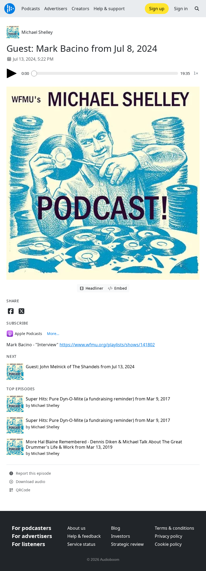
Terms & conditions (174, 528)
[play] (11, 73)
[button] (197, 8)
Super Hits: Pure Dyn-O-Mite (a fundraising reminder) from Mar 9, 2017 (98, 399)
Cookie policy (168, 544)
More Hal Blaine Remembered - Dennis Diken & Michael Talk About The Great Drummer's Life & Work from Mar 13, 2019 (104, 444)
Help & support (109, 9)
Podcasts (30, 9)
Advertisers (55, 9)
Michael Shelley (37, 32)
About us (76, 528)
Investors (120, 536)
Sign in (181, 9)
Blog (115, 528)
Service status (81, 544)
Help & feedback (84, 536)
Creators (80, 9)
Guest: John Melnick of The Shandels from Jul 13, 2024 (80, 367)
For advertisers (32, 536)
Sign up (156, 9)
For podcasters (31, 528)
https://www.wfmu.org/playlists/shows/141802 (107, 345)
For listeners (28, 544)
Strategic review (127, 544)
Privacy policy (168, 536)
